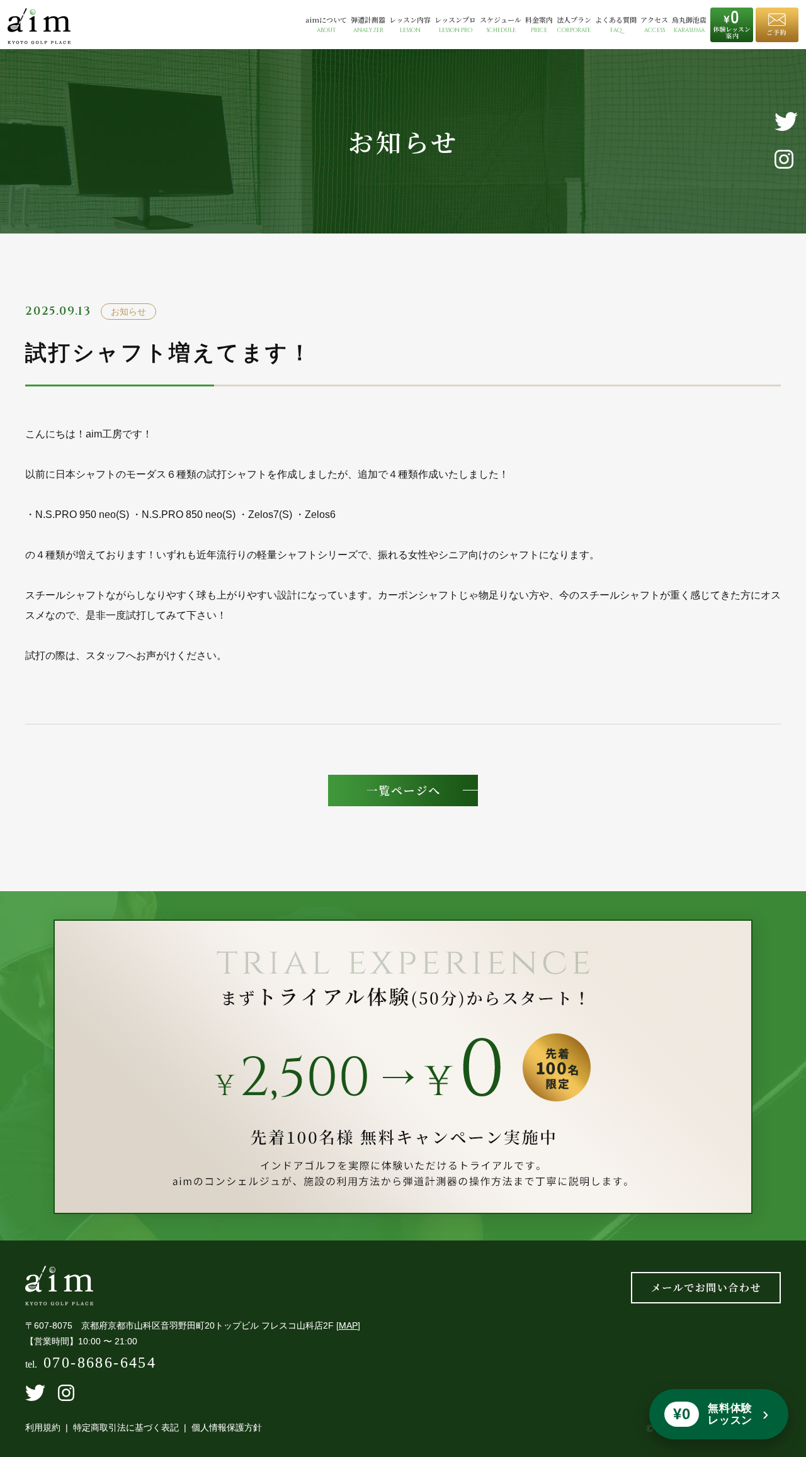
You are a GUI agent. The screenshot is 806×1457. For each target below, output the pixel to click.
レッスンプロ (455, 25)
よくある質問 (616, 25)
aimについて (326, 25)
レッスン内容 (410, 25)
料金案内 (539, 25)
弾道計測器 (368, 25)
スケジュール (500, 25)
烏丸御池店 (689, 25)
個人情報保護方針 (226, 1427)
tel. (90, 1364)
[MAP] (348, 1325)
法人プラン (574, 25)
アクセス (654, 25)
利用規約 (42, 1427)
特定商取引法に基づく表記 (126, 1427)
